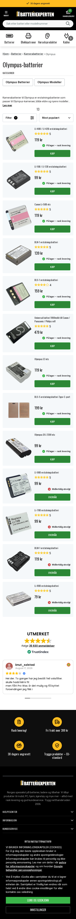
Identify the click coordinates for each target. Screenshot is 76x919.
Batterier (16, 53)
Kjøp (52, 153)
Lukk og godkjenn (38, 900)
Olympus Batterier (18, 82)
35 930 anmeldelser (42, 646)
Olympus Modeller (49, 82)
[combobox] (38, 23)
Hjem (6, 53)
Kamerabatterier (33, 53)
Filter (11, 117)
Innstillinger (38, 910)
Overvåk (52, 497)
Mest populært (50, 117)
